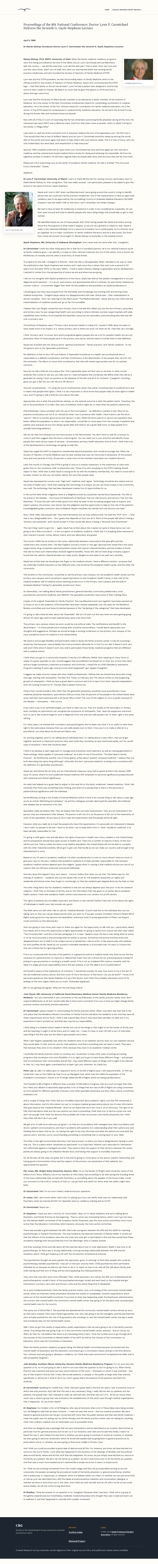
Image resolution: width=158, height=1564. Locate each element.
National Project (77, 1541)
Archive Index (76, 1532)
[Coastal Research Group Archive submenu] (141, 9)
